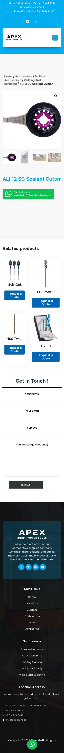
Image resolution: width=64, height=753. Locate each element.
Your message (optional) (32, 444)
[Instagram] (36, 567)
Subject (32, 427)
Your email (32, 410)
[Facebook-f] (21, 567)
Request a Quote (15, 295)
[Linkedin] (27, 21)
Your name (32, 394)
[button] (55, 38)
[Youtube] (43, 567)
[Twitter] (28, 567)
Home (8, 76)
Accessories (23, 76)
